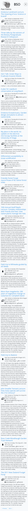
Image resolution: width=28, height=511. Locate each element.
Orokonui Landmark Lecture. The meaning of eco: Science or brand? (13, 14)
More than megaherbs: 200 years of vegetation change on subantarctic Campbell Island (13, 293)
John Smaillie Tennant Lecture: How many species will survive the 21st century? (13, 390)
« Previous (4, 508)
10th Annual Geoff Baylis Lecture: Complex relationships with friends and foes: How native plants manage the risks (13, 210)
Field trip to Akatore (9, 355)
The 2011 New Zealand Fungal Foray (13, 473)
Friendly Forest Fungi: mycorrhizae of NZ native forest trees (14, 180)
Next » (10, 508)
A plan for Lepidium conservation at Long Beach (12, 90)
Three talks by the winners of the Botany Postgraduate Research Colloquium (12, 34)
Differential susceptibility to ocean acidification (12, 157)
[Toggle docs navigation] (25, 4)
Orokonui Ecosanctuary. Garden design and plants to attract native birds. (14, 115)
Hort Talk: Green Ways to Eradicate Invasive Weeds (11, 75)
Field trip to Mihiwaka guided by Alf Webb (14, 265)
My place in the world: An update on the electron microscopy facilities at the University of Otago (11, 134)
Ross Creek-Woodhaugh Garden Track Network (14, 439)
